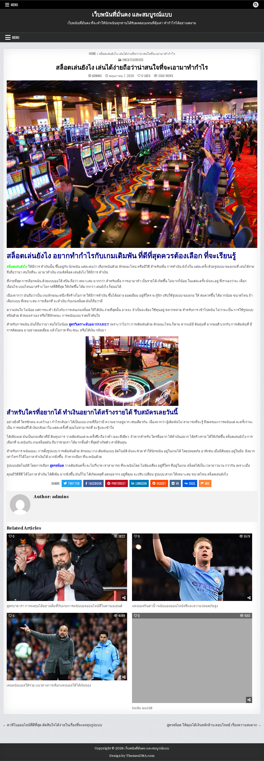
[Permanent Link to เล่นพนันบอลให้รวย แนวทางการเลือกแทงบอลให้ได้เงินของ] (67, 646)
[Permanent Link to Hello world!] (192, 658)
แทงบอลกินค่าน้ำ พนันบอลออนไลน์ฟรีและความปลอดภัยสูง (175, 606)
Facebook (95, 483)
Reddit (161, 483)
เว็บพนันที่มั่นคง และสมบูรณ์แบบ (132, 14)
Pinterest (119, 483)
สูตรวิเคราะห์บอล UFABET (89, 324)
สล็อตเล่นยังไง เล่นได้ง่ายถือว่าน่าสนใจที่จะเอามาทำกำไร (132, 68)
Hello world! (142, 708)
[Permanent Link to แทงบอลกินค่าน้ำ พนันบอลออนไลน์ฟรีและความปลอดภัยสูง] (192, 567)
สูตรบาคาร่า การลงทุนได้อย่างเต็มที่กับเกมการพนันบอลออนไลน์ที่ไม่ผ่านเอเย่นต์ (64, 606)
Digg (192, 483)
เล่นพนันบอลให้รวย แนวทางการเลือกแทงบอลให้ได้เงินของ (49, 685)
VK (177, 483)
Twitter (74, 483)
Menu (14, 4)
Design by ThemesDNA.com (131, 756)
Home (92, 53)
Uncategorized (132, 59)
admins (97, 75)
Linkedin (141, 483)
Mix (207, 483)
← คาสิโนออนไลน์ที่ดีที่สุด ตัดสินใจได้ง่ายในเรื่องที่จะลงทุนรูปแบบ (52, 725)
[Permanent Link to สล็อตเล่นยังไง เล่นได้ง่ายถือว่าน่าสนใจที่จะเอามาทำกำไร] (132, 164)
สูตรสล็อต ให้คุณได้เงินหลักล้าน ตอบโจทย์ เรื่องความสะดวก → (214, 725)
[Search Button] (256, 4)
